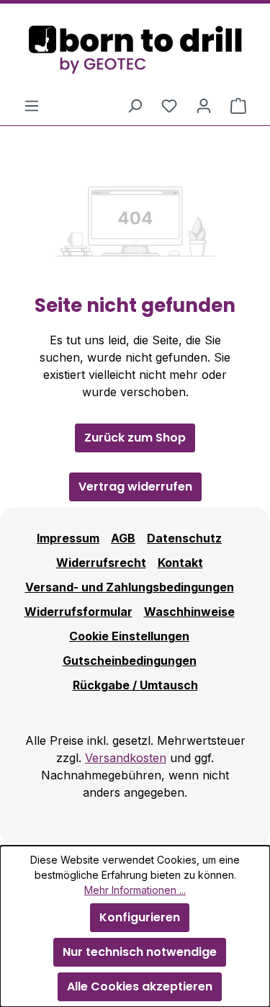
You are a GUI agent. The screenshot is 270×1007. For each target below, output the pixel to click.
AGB (123, 538)
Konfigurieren (139, 917)
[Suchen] (134, 105)
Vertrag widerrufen (135, 486)
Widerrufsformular (78, 611)
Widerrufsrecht (101, 562)
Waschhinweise (189, 611)
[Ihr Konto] (203, 105)
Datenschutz (184, 538)
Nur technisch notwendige (140, 952)
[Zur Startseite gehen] (135, 50)
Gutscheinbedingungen (130, 660)
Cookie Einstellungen (129, 636)
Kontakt (180, 562)
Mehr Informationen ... (135, 890)
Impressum (68, 538)
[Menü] (31, 105)
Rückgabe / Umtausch (135, 685)
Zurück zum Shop (135, 437)
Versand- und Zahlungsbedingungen (129, 587)
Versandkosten (125, 758)
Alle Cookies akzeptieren (139, 986)
